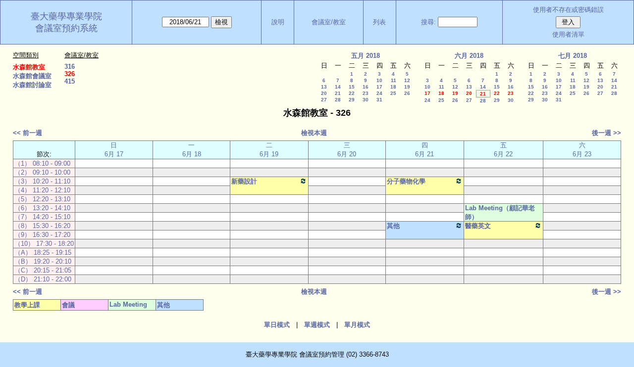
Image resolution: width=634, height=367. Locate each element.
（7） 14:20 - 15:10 (42, 217)
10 (379, 80)
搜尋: (428, 22)
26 (407, 93)
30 (366, 99)
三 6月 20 (346, 149)
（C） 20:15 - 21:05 (42, 270)
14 (338, 87)
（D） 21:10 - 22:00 (42, 279)
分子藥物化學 (406, 181)
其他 (393, 225)
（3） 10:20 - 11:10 (42, 181)
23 (366, 93)
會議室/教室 (329, 22)
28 (338, 99)
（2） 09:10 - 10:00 (42, 172)
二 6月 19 (269, 149)
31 (379, 99)
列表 (379, 22)
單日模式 (277, 324)
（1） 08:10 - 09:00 (42, 163)
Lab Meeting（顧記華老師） (500, 212)
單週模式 (317, 324)
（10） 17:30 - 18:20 (44, 243)
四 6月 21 (424, 149)
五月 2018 (365, 55)
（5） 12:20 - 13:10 (42, 199)
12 (407, 80)
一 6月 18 (191, 149)
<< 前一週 (27, 133)
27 (324, 99)
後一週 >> (606, 133)
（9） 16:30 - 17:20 (42, 234)
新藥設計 (244, 181)
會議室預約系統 (66, 28)
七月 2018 (572, 55)
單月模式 (357, 324)
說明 (277, 22)
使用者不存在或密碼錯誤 (568, 9)
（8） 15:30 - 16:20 (42, 225)
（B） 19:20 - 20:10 (42, 261)
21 (338, 93)
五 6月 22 (503, 149)
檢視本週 (314, 133)
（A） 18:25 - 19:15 (42, 252)
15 (352, 87)
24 (379, 93)
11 (393, 80)
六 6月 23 (582, 149)
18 (393, 87)
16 (366, 87)
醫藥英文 (478, 225)
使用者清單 (568, 34)
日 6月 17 (114, 149)
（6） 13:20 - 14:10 (42, 208)
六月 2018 (469, 55)
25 (393, 93)
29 (352, 99)
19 (407, 87)
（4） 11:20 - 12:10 (42, 190)
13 (324, 87)
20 (324, 93)
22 (352, 93)
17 (379, 87)
